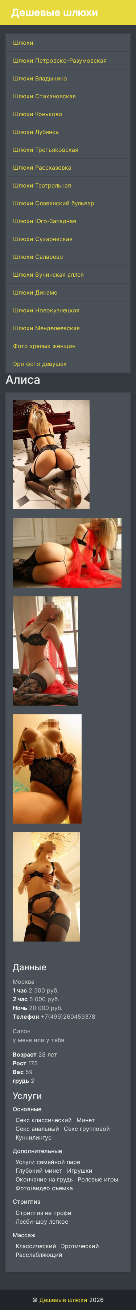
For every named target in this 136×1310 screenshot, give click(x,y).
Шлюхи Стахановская (44, 96)
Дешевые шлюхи (54, 12)
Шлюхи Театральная (42, 185)
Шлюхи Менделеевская (46, 328)
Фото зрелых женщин (44, 346)
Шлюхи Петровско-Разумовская (60, 60)
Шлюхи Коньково (37, 114)
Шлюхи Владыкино (40, 78)
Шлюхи (23, 42)
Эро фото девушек (40, 363)
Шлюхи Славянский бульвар (53, 203)
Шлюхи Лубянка (36, 131)
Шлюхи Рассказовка (42, 167)
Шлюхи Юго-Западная (44, 221)
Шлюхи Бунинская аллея (48, 274)
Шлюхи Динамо (35, 292)
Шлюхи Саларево (38, 256)
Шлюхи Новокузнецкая (46, 310)
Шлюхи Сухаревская (43, 238)
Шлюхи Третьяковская (45, 149)
